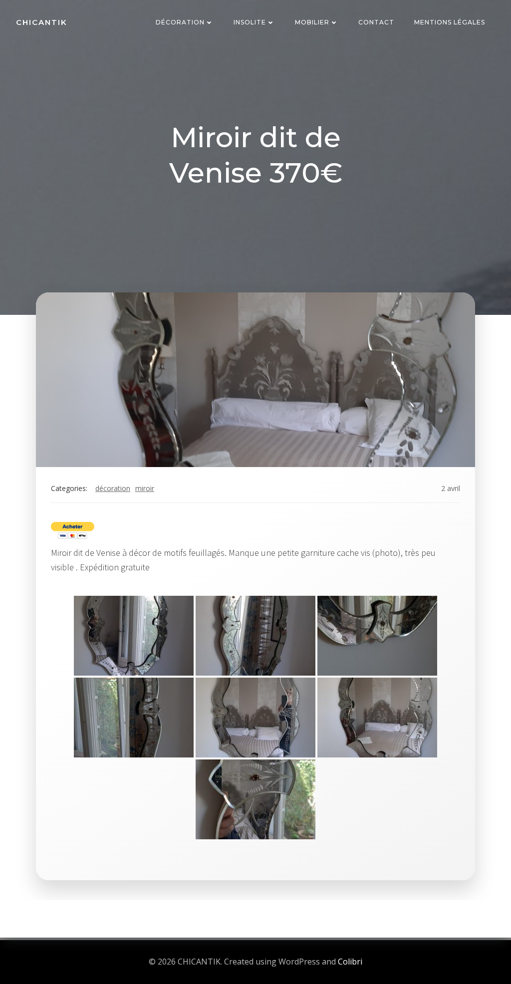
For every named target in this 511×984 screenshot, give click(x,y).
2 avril (450, 488)
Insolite (250, 22)
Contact (376, 22)
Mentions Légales (449, 22)
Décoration (180, 22)
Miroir (144, 488)
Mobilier (312, 22)
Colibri (350, 961)
